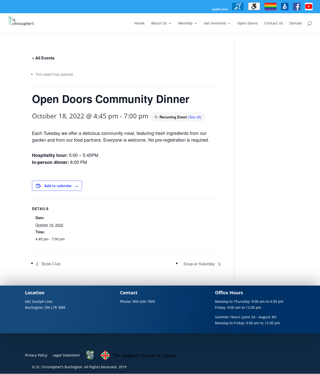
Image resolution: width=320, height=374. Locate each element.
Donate (296, 23)
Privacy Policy (36, 355)
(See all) (194, 116)
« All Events (43, 58)
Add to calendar (58, 185)
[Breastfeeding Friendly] (284, 10)
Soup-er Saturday (200, 264)
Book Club (50, 264)
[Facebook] (296, 10)
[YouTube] (308, 10)
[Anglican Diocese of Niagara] (90, 359)
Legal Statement (66, 355)
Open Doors (247, 23)
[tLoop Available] (238, 10)
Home (139, 23)
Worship (185, 23)
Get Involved (215, 23)
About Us (159, 23)
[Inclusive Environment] (270, 10)
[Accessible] (254, 10)
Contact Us (273, 23)
